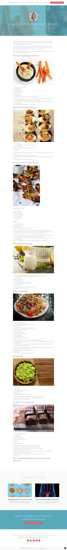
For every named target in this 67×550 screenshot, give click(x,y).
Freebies (39, 2)
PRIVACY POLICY (32, 537)
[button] (20, 490)
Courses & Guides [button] (29, 2)
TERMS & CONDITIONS (23, 537)
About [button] (22, 2)
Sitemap (36, 548)
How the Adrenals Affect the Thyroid (47, 499)
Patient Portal (46, 2)
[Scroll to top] (65, 548)
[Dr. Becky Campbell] (13, 2)
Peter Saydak (44, 548)
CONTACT (46, 537)
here (19, 461)
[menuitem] (23, 2)
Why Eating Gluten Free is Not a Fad (20, 499)
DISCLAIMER (40, 537)
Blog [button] (35, 2)
